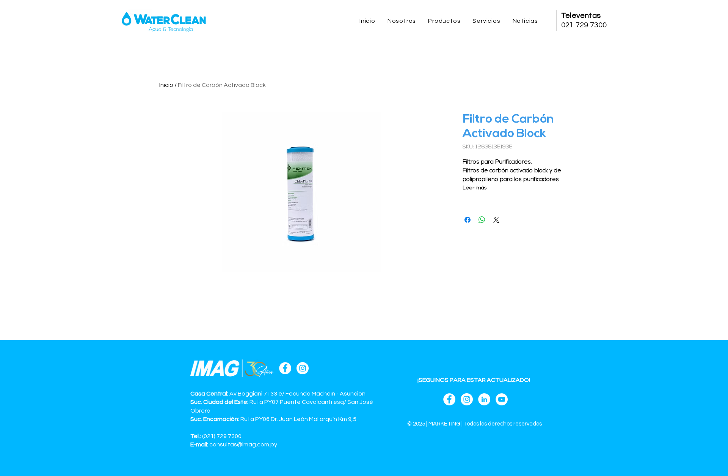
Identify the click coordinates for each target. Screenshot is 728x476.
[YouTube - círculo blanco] (502, 399)
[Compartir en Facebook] (467, 219)
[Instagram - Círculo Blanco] (303, 368)
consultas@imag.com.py (243, 444)
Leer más (475, 188)
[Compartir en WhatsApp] (481, 219)
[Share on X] (496, 219)
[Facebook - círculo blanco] (285, 368)
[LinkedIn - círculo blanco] (484, 399)
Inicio (166, 85)
